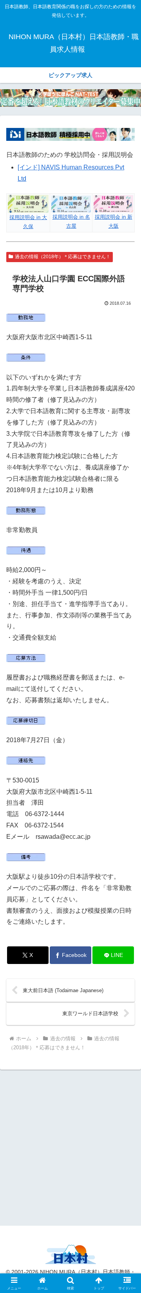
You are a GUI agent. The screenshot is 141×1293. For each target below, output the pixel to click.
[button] (126, 1059)
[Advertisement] (70, 1146)
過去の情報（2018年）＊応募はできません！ (62, 256)
